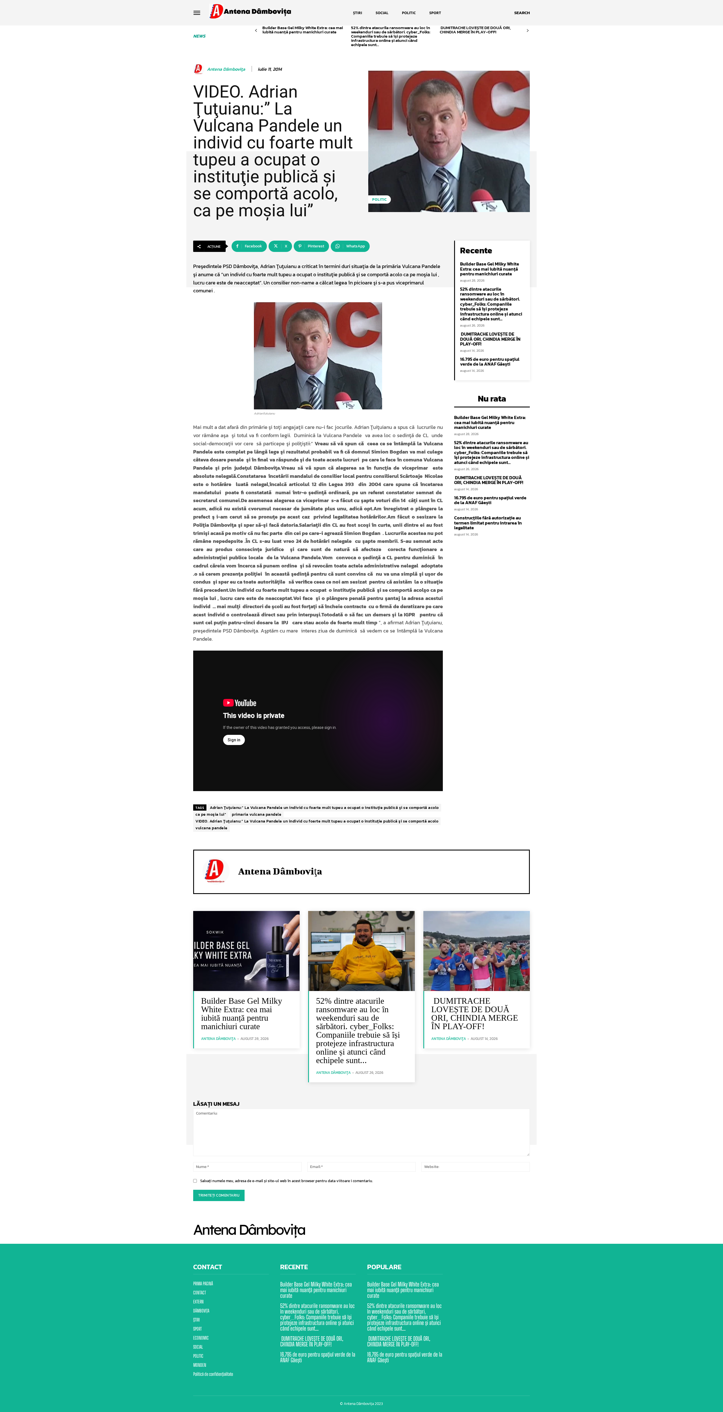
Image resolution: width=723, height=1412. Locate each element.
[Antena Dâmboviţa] (199, 69)
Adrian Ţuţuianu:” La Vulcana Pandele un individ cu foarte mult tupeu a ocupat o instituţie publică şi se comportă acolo (324, 808)
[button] (522, 12)
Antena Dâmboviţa (226, 69)
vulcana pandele (211, 828)
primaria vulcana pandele (256, 814)
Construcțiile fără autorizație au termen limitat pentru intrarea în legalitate (488, 522)
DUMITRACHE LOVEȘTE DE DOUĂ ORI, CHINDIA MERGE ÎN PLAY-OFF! (475, 29)
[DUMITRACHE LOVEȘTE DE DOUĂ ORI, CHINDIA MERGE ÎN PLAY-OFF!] (476, 951)
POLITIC (379, 199)
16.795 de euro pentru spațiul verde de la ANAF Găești (489, 362)
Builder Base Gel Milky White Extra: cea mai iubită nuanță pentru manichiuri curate (302, 29)
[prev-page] (256, 30)
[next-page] (527, 30)
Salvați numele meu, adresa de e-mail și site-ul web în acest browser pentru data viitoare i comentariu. (286, 1181)
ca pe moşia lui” (210, 814)
